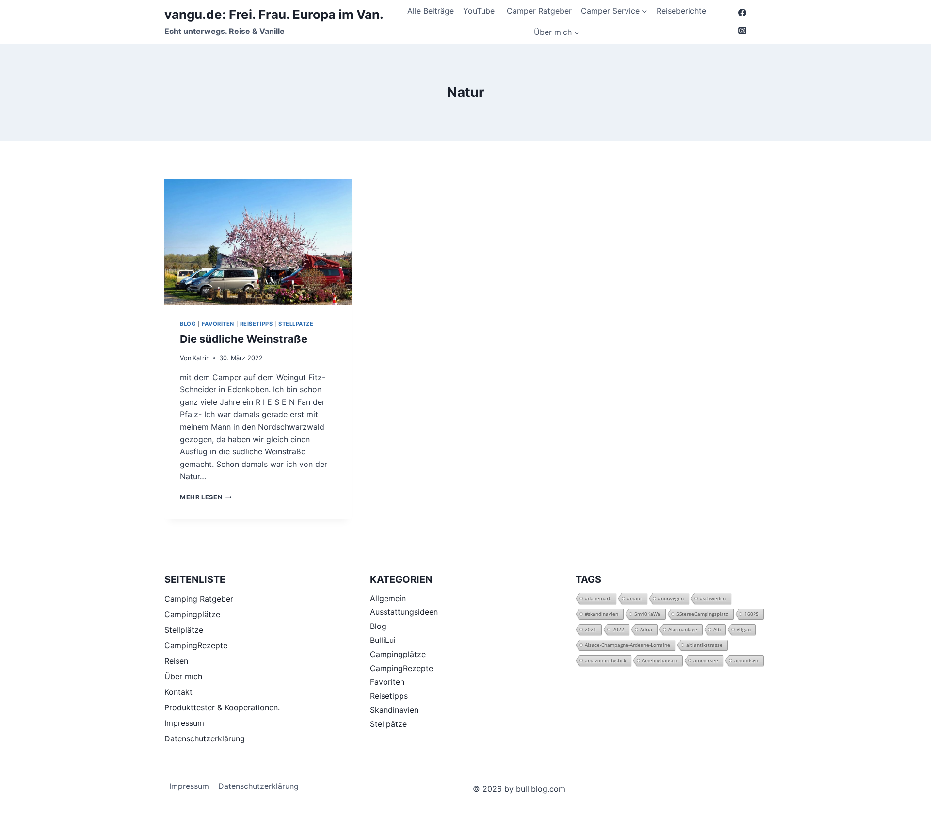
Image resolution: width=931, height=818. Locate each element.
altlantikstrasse (704, 645)
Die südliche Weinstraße (243, 339)
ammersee (705, 660)
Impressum (184, 723)
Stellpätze (296, 324)
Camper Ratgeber (539, 11)
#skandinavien (601, 613)
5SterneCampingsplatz (702, 613)
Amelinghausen (659, 660)
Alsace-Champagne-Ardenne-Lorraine (627, 645)
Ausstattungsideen (404, 612)
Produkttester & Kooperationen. (222, 707)
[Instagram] (742, 30)
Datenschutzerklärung (204, 738)
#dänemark (598, 598)
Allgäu (744, 629)
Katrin (201, 358)
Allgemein (388, 598)
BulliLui (383, 640)
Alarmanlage (682, 629)
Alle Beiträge (430, 11)
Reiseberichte (681, 11)
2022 (618, 629)
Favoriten (218, 324)
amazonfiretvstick (605, 660)
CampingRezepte (195, 645)
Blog (188, 324)
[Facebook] (742, 12)
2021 (590, 629)
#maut (634, 598)
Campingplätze (192, 614)
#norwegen (671, 598)
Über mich (183, 676)
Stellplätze (183, 630)
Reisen (176, 661)
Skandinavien (394, 710)
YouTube (480, 11)
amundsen (746, 660)
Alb (717, 629)
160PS (751, 613)
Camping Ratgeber (198, 599)
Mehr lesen (206, 497)
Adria (646, 629)
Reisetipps (256, 324)
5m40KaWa (647, 613)
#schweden (713, 598)
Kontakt (178, 692)
